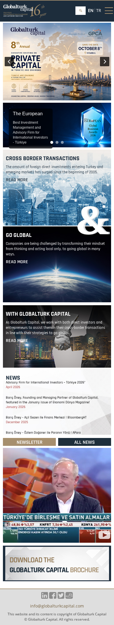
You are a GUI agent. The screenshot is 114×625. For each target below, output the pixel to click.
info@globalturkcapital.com (57, 606)
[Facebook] (52, 597)
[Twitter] (61, 597)
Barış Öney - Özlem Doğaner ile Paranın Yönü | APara (43, 428)
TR (98, 10)
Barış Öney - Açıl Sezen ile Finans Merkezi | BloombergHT (46, 413)
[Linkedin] (44, 597)
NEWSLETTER (29, 442)
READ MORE (17, 180)
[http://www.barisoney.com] (69, 597)
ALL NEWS (84, 442)
